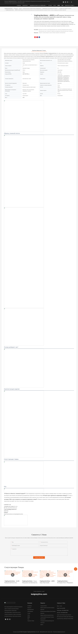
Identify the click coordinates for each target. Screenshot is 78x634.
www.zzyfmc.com (43, 631)
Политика (55, 631)
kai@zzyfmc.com (39, 594)
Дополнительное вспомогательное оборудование (32, 8)
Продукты (16, 8)
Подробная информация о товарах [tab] (39, 50)
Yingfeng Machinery (9, 8)
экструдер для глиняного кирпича (65, 8)
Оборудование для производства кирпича (50, 8)
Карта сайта (50, 631)
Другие (20, 8)
